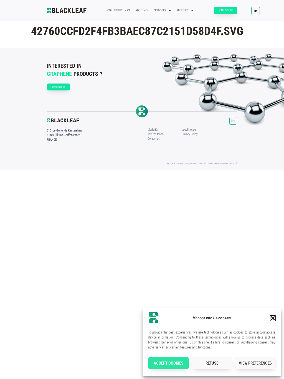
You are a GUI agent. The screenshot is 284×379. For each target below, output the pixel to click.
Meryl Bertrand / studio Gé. (196, 163)
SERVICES (160, 10)
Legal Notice (189, 130)
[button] (273, 318)
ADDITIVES (141, 10)
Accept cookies (168, 363)
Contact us (154, 138)
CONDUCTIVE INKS (118, 10)
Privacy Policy (190, 134)
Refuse (212, 363)
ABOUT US (182, 10)
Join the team (155, 134)
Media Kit (153, 130)
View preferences (255, 363)
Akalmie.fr (233, 163)
